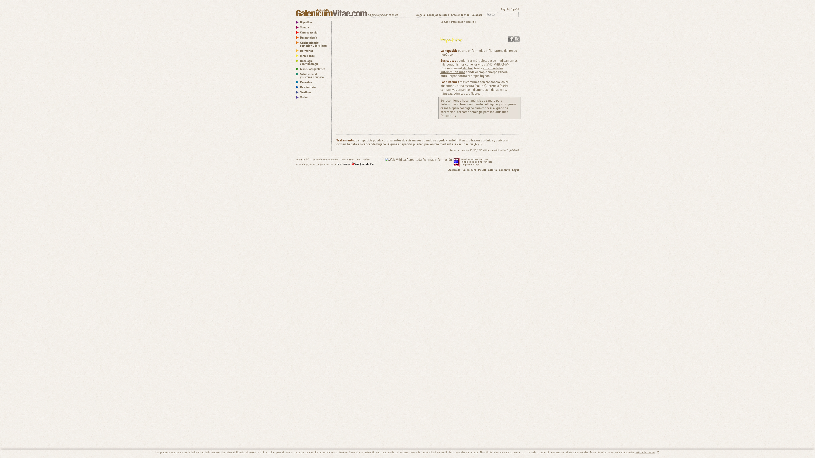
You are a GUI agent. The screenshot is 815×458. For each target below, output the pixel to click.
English (505, 9)
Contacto (504, 170)
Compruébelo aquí (470, 164)
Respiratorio (308, 87)
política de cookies (645, 452)
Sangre (304, 27)
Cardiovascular (309, 32)
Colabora (477, 15)
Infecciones (307, 55)
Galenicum (469, 170)
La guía (420, 15)
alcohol (467, 68)
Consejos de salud (438, 15)
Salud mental (312, 76)
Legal (515, 170)
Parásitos (306, 82)
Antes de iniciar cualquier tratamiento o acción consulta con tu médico (332, 159)
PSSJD (482, 170)
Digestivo (306, 22)
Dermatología (308, 37)
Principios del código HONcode (476, 162)
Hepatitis (471, 22)
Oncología (309, 62)
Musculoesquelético (312, 69)
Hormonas (306, 50)
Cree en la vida (460, 15)
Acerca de (454, 170)
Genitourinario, (313, 44)
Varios (304, 97)
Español (515, 9)
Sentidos (305, 92)
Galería (492, 170)
